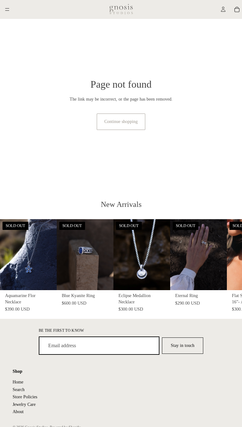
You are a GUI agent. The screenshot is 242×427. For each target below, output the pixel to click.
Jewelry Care (24, 404)
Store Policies (25, 397)
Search (19, 389)
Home (18, 382)
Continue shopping (121, 121)
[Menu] (7, 9)
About (18, 411)
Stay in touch (182, 345)
